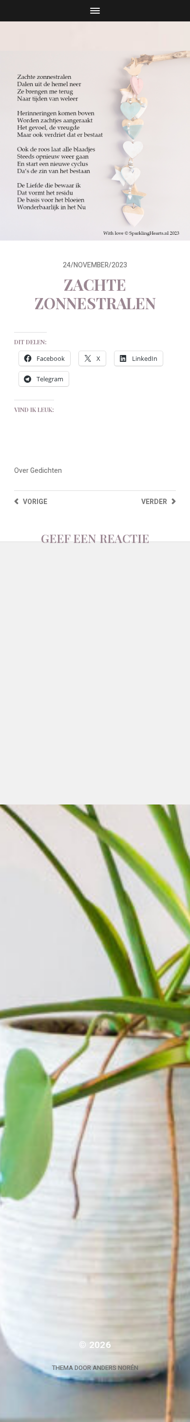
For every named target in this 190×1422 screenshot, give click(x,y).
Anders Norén (115, 1368)
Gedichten (46, 471)
